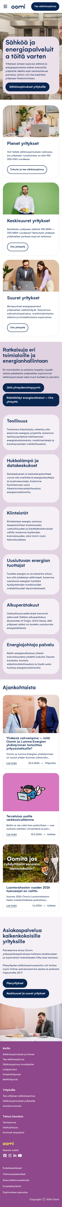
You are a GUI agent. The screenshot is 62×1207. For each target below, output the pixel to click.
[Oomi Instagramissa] (10, 1156)
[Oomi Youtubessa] (20, 1156)
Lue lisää (11, 763)
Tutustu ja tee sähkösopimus (27, 169)
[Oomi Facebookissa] (5, 1156)
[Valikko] (5, 6)
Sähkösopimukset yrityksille (27, 86)
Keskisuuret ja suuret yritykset (26, 993)
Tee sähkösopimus (45, 6)
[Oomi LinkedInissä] (15, 1156)
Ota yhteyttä (17, 246)
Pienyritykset (15, 983)
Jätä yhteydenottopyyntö (23, 387)
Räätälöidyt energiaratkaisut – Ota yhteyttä (30, 399)
